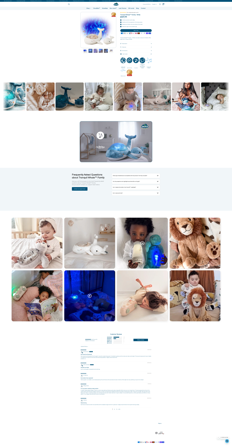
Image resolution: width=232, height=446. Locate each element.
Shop (88, 8)
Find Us (69, 429)
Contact (143, 8)
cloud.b (75, 442)
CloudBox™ (96, 8)
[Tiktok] (145, 433)
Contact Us (94, 427)
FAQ (93, 423)
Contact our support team (80, 188)
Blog (137, 8)
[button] (85, 51)
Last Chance (122, 8)
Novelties (105, 8)
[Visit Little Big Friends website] (156, 433)
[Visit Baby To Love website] (161, 433)
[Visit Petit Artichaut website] (152, 433)
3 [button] (116, 409)
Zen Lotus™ (113, 8)
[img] (83, 349)
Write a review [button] (140, 340)
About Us (69, 423)
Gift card (117, 433)
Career (69, 425)
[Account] (160, 4)
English (154, 4)
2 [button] (114, 409)
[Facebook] (139, 433)
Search (93, 425)
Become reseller (71, 427)
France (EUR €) (146, 4)
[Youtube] (143, 433)
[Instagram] (141, 433)
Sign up (159, 423)
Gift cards (131, 8)
